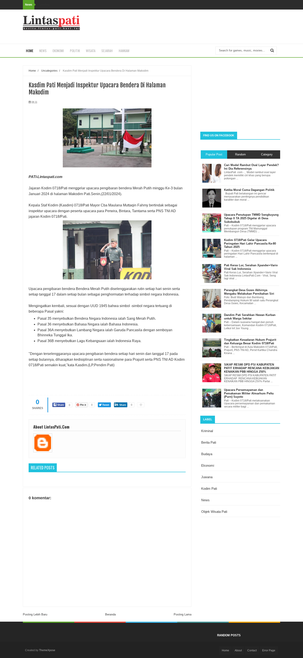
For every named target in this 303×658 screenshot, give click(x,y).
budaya (206, 454)
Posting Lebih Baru (35, 614)
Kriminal (207, 431)
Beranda (110, 614)
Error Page (268, 650)
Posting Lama (182, 614)
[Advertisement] (240, 96)
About (238, 650)
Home (29, 50)
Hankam (124, 50)
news (205, 500)
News (43, 50)
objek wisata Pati (214, 511)
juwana (206, 477)
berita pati (208, 442)
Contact (252, 650)
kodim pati (209, 488)
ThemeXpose (47, 650)
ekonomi (207, 465)
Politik (75, 50)
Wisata (90, 50)
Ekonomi (58, 50)
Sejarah (107, 50)
